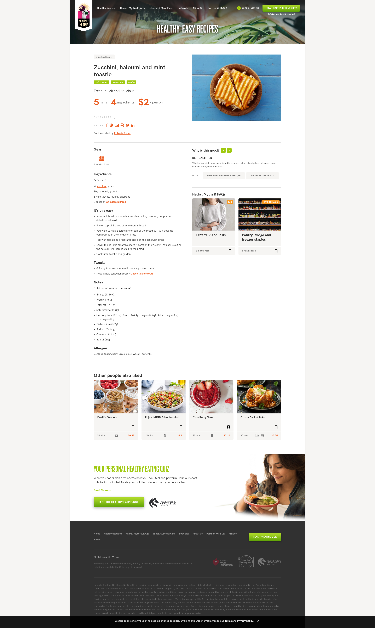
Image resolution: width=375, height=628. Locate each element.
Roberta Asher (122, 133)
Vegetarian (101, 82)
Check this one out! (142, 273)
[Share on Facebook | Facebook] (106, 126)
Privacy (233, 533)
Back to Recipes (104, 57)
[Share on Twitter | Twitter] (127, 126)
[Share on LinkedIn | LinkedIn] (133, 126)
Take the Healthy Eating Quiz (118, 502)
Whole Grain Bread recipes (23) (224, 175)
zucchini (101, 186)
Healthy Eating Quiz (265, 537)
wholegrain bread (116, 201)
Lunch (131, 82)
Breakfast (117, 82)
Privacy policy (245, 620)
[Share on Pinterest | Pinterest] (111, 126)
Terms (97, 539)
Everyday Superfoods (262, 175)
